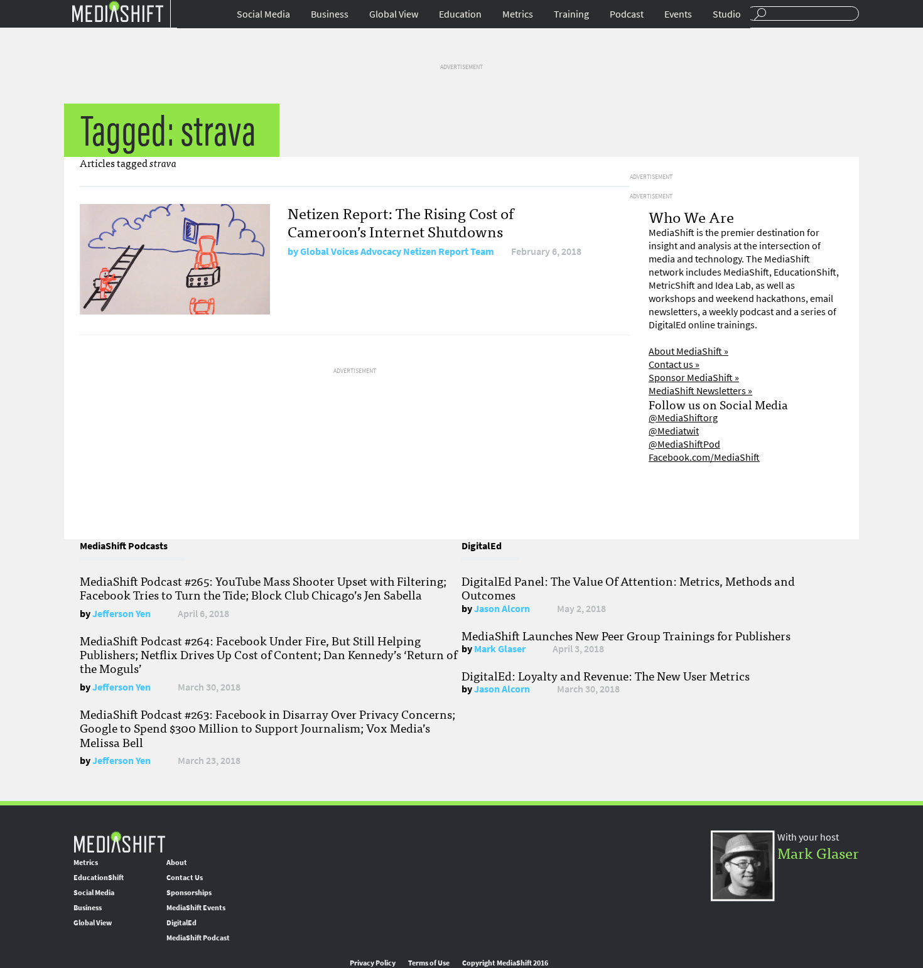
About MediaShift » (688, 351)
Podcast (627, 14)
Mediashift (117, 11)
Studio (727, 14)
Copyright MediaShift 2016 (505, 963)
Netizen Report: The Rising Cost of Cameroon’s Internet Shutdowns (401, 221)
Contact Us (184, 878)
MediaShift (119, 841)
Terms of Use (429, 963)
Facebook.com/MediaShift (704, 457)
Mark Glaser (500, 648)
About (176, 863)
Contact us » (674, 364)
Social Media (263, 14)
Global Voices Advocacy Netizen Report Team (397, 251)
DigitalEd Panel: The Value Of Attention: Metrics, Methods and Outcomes (628, 587)
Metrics (517, 14)
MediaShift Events (195, 908)
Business (329, 14)
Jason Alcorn (502, 608)
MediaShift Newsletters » (700, 390)
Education (460, 14)
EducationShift (98, 878)
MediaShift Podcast (198, 938)
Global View (393, 14)
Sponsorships (189, 893)
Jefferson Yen (121, 613)
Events (678, 14)
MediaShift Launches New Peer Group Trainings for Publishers (626, 635)
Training (571, 14)
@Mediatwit (674, 431)
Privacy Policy (373, 963)
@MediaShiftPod (684, 444)
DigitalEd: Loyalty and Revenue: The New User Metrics (606, 675)
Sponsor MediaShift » (694, 377)
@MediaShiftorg (683, 417)
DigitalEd (181, 923)
